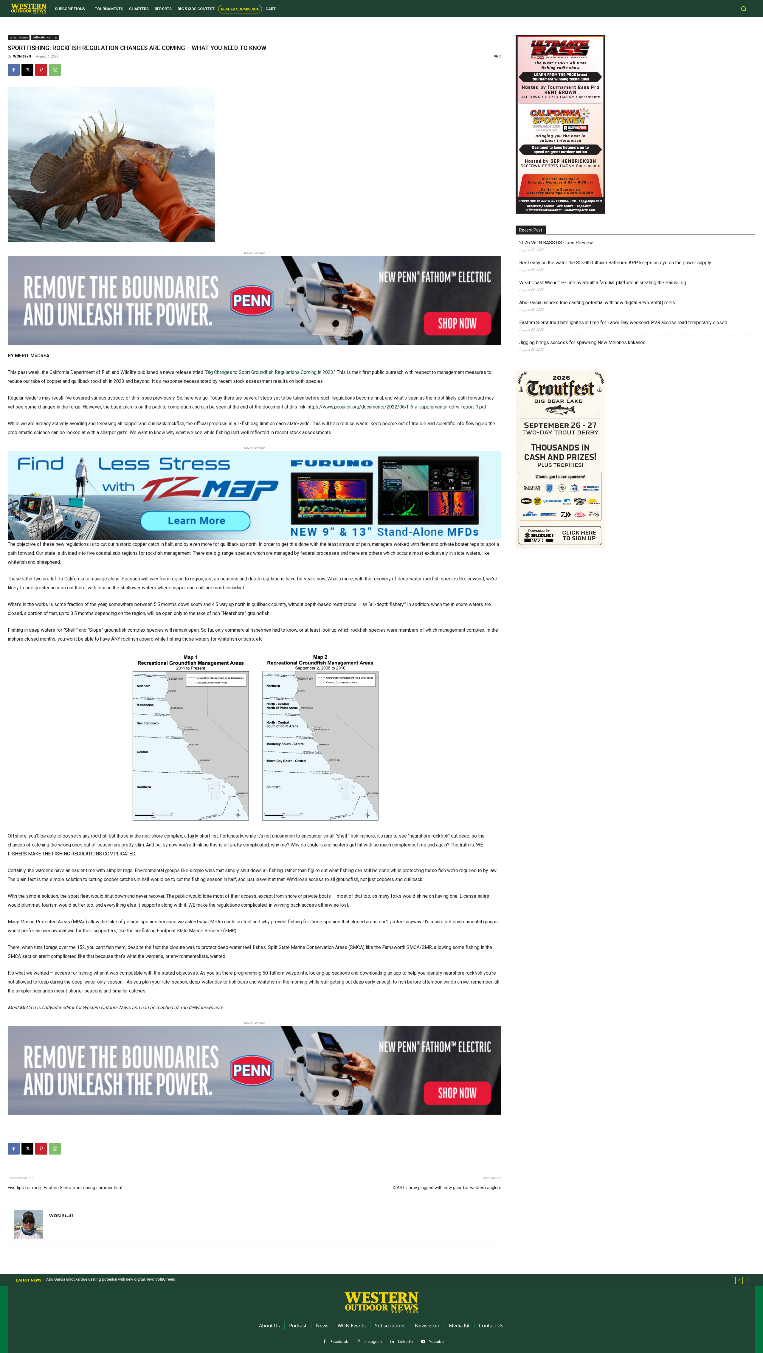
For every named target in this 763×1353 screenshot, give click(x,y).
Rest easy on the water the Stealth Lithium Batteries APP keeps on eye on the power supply (615, 262)
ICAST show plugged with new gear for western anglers (447, 1187)
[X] (27, 70)
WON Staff (22, 56)
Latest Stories (19, 37)
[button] (743, 8)
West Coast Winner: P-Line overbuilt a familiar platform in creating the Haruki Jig (602, 282)
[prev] (739, 1280)
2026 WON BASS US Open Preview (556, 243)
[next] (748, 1280)
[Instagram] (358, 1342)
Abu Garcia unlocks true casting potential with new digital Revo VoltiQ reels (597, 302)
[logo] (28, 9)
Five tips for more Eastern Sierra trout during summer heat (65, 1187)
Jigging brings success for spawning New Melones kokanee (582, 342)
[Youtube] (423, 1342)
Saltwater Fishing (45, 37)
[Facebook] (14, 70)
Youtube (436, 1341)
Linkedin (405, 1341)
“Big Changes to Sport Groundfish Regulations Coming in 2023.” (270, 372)
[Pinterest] (41, 70)
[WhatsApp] (55, 70)
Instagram (373, 1341)
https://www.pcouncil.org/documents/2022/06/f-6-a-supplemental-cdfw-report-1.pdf (397, 407)
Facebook (339, 1341)
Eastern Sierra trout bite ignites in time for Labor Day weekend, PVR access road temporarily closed (623, 322)
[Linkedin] (392, 1342)
